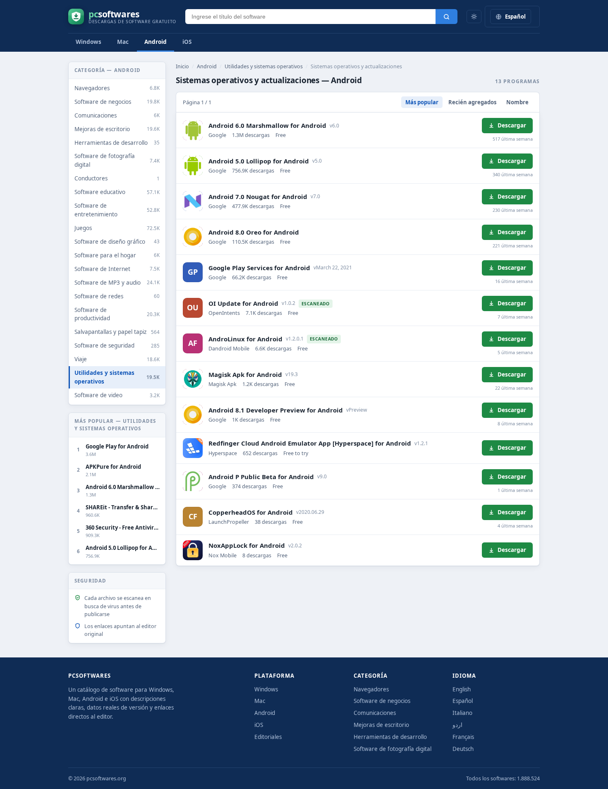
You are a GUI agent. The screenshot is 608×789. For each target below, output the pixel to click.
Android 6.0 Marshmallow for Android (267, 125)
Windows (88, 42)
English (461, 689)
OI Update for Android (243, 303)
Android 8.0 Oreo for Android (253, 232)
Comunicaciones (375, 713)
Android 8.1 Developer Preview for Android (275, 410)
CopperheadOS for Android (250, 512)
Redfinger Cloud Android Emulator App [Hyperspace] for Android (309, 443)
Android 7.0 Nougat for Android (257, 196)
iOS (186, 42)
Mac (123, 42)
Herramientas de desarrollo (390, 737)
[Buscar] (446, 16)
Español (462, 701)
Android (155, 42)
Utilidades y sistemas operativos (264, 66)
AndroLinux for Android (245, 339)
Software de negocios (382, 701)
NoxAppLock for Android (246, 545)
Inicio (182, 66)
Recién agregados (472, 102)
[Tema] (474, 16)
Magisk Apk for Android (245, 374)
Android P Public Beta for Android (261, 476)
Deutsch (463, 749)
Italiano (462, 713)
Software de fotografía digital (392, 749)
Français (463, 737)
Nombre (517, 102)
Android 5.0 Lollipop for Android (258, 161)
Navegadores (371, 689)
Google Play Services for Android (259, 268)
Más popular (421, 102)
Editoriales (268, 737)
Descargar (512, 125)
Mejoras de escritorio (381, 725)
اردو (457, 725)
